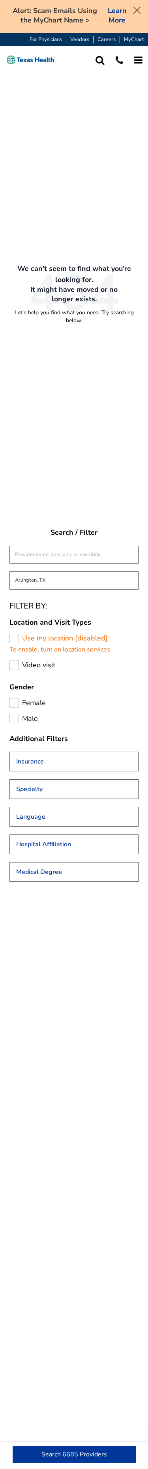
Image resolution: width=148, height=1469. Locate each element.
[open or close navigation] (138, 60)
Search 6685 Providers (74, 1454)
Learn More (117, 15)
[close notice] (137, 9)
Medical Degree (39, 872)
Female (34, 702)
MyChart (134, 39)
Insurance (30, 761)
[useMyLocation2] (14, 638)
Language (30, 816)
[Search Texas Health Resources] (100, 60)
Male (30, 718)
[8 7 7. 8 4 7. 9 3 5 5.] (119, 60)
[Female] (14, 702)
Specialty (29, 789)
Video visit (38, 665)
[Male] (14, 718)
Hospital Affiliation (43, 844)
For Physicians (46, 39)
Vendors (79, 39)
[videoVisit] (14, 665)
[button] (31, 60)
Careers (106, 39)
